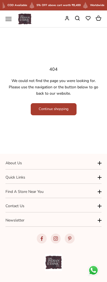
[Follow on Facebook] (42, 238)
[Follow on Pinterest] (70, 238)
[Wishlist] (89, 19)
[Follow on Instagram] (56, 238)
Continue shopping (54, 108)
